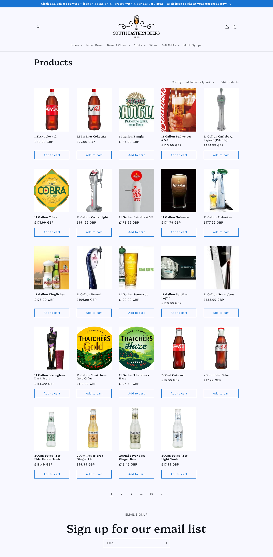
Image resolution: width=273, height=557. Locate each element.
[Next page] (161, 494)
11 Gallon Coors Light (93, 217)
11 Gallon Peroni (89, 294)
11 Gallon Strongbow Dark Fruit (49, 376)
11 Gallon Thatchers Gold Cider (92, 376)
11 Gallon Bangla (131, 136)
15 (151, 493)
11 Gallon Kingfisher (49, 294)
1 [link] (111, 494)
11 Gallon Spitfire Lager (174, 296)
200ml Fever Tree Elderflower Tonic (47, 457)
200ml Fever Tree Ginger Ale (90, 457)
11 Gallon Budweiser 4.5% (176, 138)
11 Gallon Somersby (133, 294)
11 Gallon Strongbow (219, 294)
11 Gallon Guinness (175, 217)
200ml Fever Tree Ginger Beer (132, 457)
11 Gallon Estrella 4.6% (136, 217)
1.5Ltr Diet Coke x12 (91, 136)
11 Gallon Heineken (218, 217)
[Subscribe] (166, 543)
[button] (38, 27)
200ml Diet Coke (216, 375)
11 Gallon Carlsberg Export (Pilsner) (218, 138)
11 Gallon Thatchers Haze (134, 376)
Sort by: (177, 82)
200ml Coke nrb (173, 375)
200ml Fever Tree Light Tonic (174, 457)
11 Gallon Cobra (45, 217)
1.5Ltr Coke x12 (45, 136)
